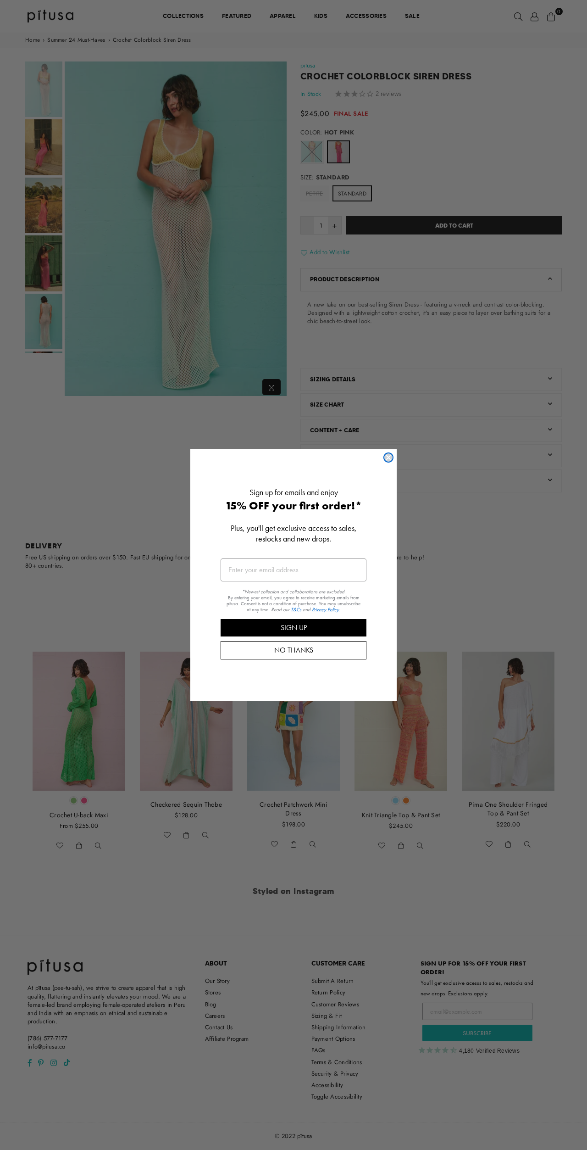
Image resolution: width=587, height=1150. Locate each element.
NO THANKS (293, 650)
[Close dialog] (388, 457)
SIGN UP (294, 627)
